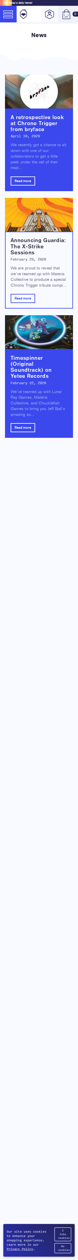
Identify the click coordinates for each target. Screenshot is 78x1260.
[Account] (49, 14)
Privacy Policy (20, 1249)
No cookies (64, 1248)
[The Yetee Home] (23, 14)
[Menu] (8, 14)
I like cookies (64, 1234)
